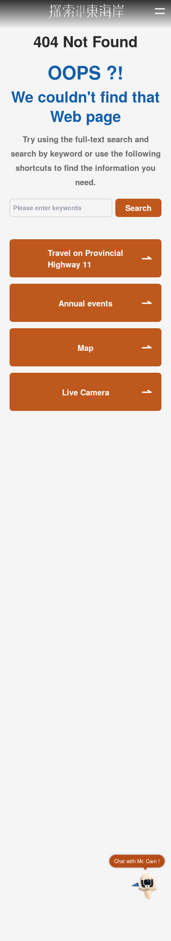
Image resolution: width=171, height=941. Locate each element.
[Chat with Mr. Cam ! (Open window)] (145, 886)
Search (138, 207)
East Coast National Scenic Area (86, 11)
